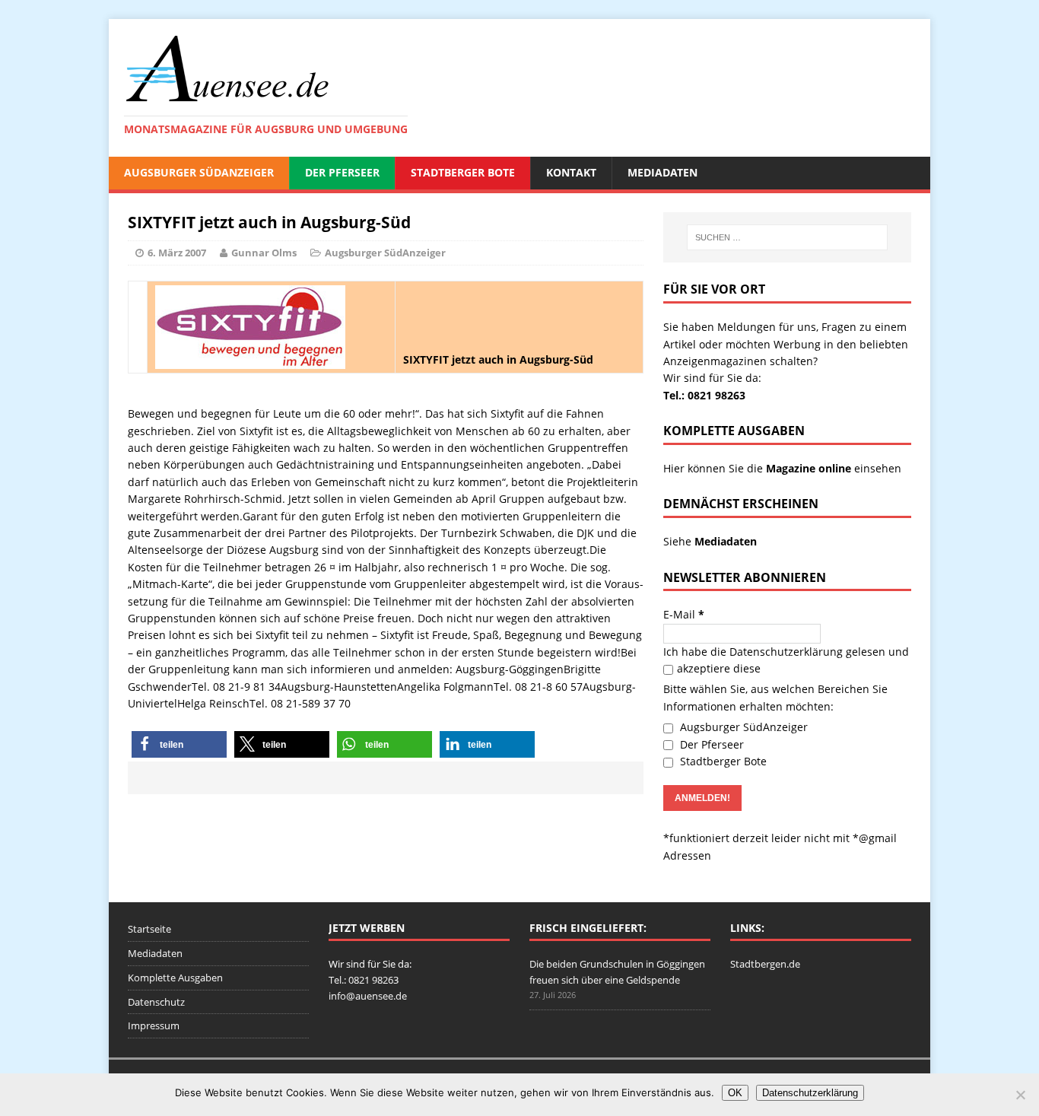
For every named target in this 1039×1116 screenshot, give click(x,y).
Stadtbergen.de (765, 964)
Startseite (149, 929)
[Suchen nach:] (787, 237)
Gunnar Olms (264, 252)
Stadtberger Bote (463, 172)
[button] (179, 744)
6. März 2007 (177, 252)
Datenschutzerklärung (786, 651)
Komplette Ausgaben (175, 977)
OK (735, 1093)
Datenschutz (156, 1002)
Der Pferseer (342, 172)
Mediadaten (662, 172)
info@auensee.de (368, 996)
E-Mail (683, 614)
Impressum (154, 1025)
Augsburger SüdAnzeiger (199, 172)
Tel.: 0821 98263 (704, 395)
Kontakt (571, 172)
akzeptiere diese (719, 668)
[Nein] (1020, 1094)
